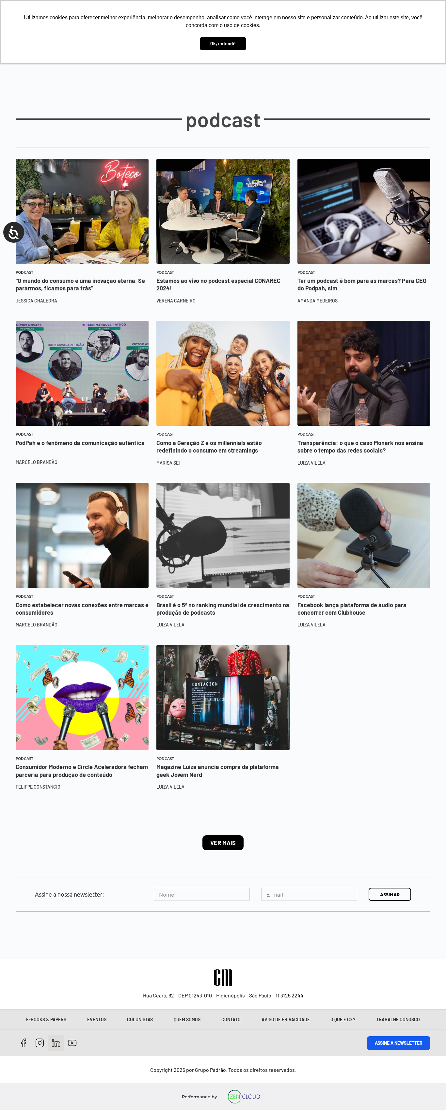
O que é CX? (342, 1019)
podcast (24, 272)
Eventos (96, 1019)
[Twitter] (56, 1043)
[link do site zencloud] (244, 1096)
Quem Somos (187, 1019)
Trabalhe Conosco (398, 1019)
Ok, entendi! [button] (223, 43)
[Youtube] (72, 1043)
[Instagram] (40, 1043)
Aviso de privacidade (286, 1019)
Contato (231, 1019)
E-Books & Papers (46, 1019)
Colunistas (140, 1019)
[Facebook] (24, 1043)
